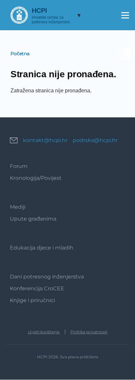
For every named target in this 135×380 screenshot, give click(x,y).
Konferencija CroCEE (37, 288)
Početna (19, 54)
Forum (19, 166)
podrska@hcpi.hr (95, 140)
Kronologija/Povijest (36, 178)
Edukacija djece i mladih (41, 248)
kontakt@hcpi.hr (45, 140)
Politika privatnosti (88, 331)
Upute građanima (33, 219)
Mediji (18, 207)
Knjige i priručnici (32, 300)
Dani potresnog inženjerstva (47, 276)
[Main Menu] (125, 15)
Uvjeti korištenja (44, 331)
